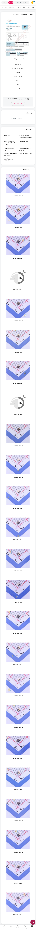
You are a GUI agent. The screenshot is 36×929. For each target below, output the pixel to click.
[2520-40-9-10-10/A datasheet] (18, 405)
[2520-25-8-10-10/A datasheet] (18, 218)
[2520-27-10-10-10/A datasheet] (18, 749)
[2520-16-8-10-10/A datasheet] (18, 593)
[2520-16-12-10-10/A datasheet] (18, 530)
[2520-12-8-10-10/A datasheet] (18, 874)
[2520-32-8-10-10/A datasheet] (18, 343)
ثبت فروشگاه (18, 928)
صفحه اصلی (31, 7)
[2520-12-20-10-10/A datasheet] (18, 843)
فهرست (32, 928)
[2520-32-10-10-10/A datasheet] (18, 436)
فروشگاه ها (25, 928)
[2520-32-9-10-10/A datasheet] (18, 561)
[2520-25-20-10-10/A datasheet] (18, 811)
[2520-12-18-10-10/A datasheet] (18, 249)
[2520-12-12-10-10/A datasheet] (18, 718)
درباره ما (11, 928)
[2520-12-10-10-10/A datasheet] (18, 655)
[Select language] (32, 922)
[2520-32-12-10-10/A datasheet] (18, 374)
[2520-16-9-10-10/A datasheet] (18, 780)
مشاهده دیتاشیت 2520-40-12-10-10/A (17, 99)
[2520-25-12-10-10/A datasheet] (18, 311)
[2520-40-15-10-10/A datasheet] (18, 468)
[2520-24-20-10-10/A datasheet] (18, 905)
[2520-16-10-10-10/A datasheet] (18, 686)
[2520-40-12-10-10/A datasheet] (18, 186)
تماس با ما (4, 928)
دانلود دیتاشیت (21, 7)
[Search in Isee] (27, 2)
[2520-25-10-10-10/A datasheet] (18, 499)
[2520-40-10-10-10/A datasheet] (18, 624)
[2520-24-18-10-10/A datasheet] (18, 280)
